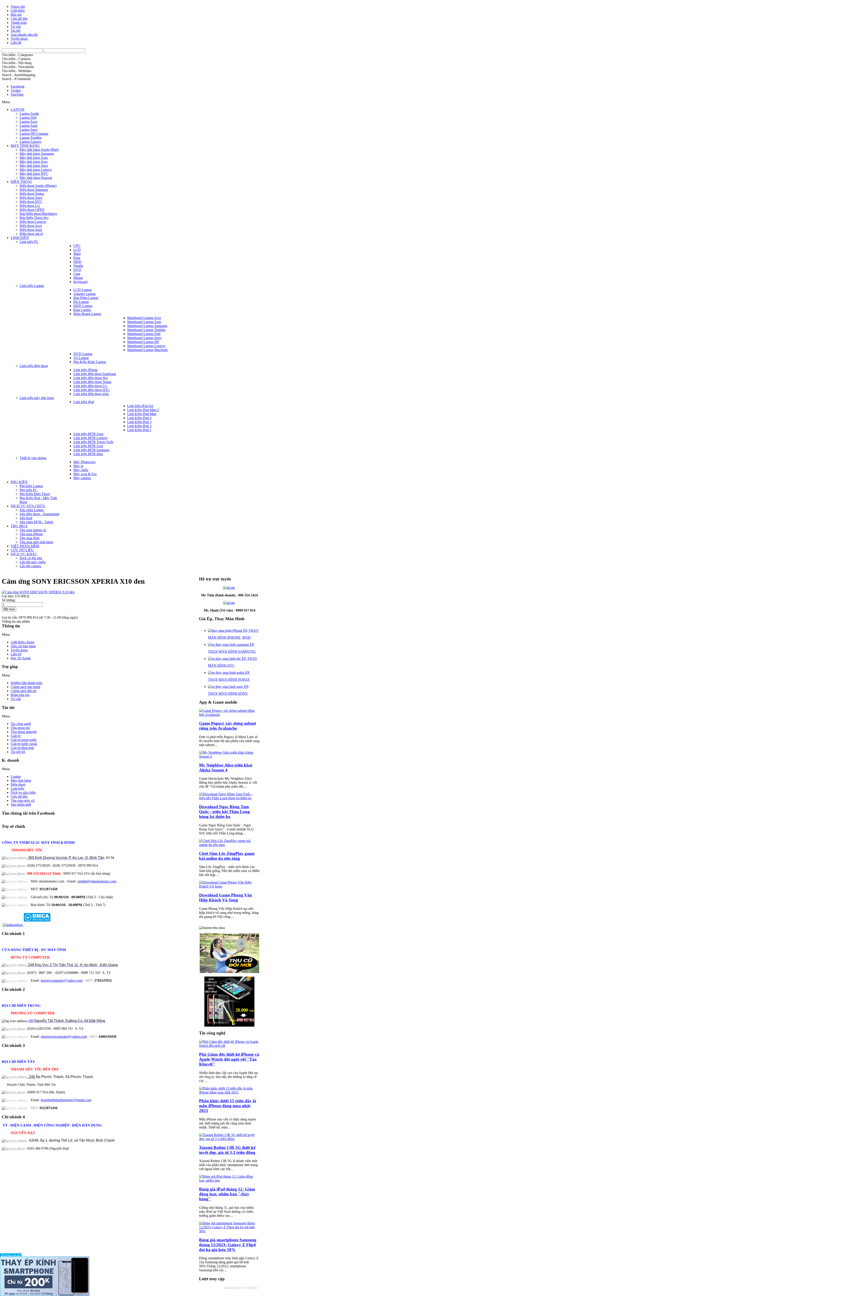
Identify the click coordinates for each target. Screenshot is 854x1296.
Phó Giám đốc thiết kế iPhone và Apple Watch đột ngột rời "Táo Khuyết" (229, 1059)
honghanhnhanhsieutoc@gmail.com (66, 1100)
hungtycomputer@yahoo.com (62, 980)
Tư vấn (16, 26)
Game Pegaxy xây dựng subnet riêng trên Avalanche (227, 726)
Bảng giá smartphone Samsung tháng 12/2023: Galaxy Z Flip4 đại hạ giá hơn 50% (227, 1244)
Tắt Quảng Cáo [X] (11, 1255)
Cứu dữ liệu (19, 18)
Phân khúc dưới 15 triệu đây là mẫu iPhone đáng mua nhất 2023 (227, 1105)
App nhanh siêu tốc (24, 34)
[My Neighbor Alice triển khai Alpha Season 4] (229, 756)
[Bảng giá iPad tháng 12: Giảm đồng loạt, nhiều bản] (229, 1180)
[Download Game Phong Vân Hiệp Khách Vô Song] (229, 886)
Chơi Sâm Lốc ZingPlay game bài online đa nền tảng (226, 856)
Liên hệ (16, 42)
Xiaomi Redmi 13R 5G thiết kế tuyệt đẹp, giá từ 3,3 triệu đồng (227, 1150)
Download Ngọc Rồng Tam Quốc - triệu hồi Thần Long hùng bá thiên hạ (224, 811)
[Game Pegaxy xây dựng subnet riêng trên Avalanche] (229, 715)
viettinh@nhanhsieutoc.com (96, 881)
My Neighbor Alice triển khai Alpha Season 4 (225, 767)
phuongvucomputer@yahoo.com (64, 1036)
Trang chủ (18, 6)
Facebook (17, 86)
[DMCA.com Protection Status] (36, 925)
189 (66, 1021)
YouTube (17, 94)
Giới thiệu (18, 10)
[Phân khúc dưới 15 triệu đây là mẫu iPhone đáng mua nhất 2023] (229, 1092)
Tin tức (16, 30)
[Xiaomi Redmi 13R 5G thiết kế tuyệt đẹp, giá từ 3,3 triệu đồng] (229, 1139)
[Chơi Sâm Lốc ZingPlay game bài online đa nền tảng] (229, 845)
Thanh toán (19, 22)
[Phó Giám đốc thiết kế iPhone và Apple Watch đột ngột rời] (229, 1046)
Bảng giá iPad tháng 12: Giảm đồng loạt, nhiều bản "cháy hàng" (227, 1194)
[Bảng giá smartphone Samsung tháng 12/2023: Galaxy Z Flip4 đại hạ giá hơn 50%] (229, 1231)
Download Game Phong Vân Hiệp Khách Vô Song (225, 897)
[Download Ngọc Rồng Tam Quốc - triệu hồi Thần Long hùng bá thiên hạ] (229, 798)
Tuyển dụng (19, 38)
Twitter (16, 90)
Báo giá (16, 14)
